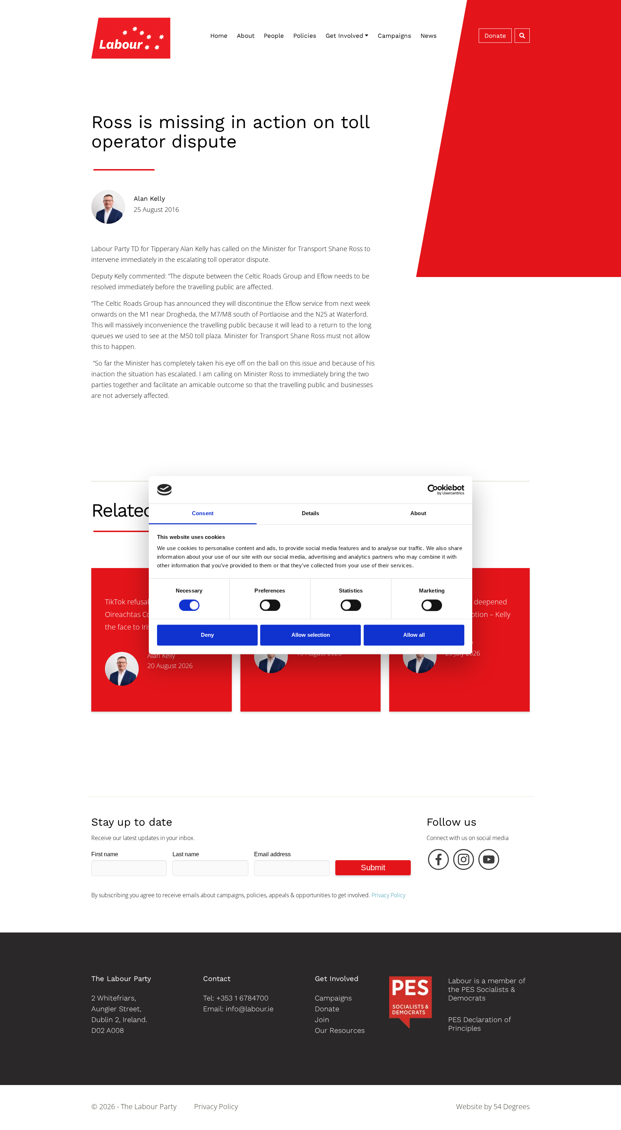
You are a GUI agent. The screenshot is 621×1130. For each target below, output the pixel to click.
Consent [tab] (202, 513)
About (245, 35)
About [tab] (418, 513)
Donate (495, 35)
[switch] (270, 605)
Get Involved (344, 35)
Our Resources (340, 1030)
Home (218, 35)
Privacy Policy (388, 895)
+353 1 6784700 (242, 998)
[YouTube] (488, 861)
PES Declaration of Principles (479, 1024)
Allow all (414, 635)
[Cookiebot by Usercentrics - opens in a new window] (432, 489)
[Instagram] (463, 861)
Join (322, 1019)
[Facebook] (438, 861)
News (428, 35)
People (274, 35)
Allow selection (310, 635)
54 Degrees (511, 1106)
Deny (207, 635)
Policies (304, 35)
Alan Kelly (149, 198)
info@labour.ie (249, 1008)
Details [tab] (310, 513)
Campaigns (394, 35)
